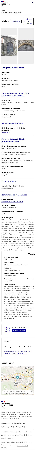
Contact (21, 432)
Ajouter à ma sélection (29, 21)
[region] (17, 380)
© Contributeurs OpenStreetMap (20, 393)
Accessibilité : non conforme (8, 432)
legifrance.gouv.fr (6, 427)
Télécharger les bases (8, 435)
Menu (32, 2)
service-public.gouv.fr (18, 423)
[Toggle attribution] (32, 391)
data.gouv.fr (19, 427)
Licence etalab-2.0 (21, 446)
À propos (28, 432)
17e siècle (4, 132)
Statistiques (20, 435)
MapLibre (5, 391)
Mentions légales (5, 442)
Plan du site (10, 438)
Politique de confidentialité (18, 442)
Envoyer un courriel (19, 330)
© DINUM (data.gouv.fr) (16, 391)
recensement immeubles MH (11, 201)
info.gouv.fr (5, 423)
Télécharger (16, 21)
